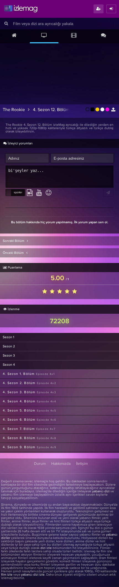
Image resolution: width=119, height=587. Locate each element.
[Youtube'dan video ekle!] (39, 193)
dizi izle (46, 548)
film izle (6, 574)
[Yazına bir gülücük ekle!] (48, 193)
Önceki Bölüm (14, 253)
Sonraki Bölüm (14, 241)
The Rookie (14, 109)
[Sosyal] (103, 35)
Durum (40, 464)
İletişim (82, 464)
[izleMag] (21, 9)
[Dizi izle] (44, 35)
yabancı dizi (101, 491)
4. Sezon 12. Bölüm (51, 109)
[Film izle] (74, 35)
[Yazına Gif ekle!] (29, 193)
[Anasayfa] (14, 35)
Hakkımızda (61, 464)
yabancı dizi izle (33, 574)
